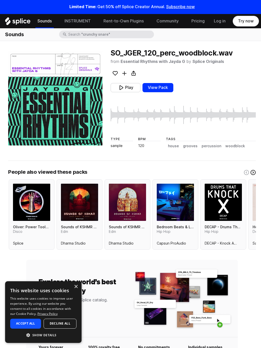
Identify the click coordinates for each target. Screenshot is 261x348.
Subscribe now (180, 6)
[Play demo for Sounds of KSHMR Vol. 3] (79, 202)
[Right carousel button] (253, 172)
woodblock (235, 146)
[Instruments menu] (94, 21)
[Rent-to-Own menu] (147, 21)
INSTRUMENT (77, 21)
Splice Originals (208, 61)
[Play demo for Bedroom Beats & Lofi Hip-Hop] (175, 202)
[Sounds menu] (55, 21)
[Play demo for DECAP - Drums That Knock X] (223, 202)
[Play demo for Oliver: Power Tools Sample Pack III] (31, 202)
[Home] (17, 22)
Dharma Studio (73, 244)
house (173, 146)
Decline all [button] (60, 323)
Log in (220, 21)
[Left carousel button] (246, 172)
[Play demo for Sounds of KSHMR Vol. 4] (127, 202)
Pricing (198, 21)
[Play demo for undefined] (55, 98)
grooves (190, 146)
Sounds (44, 21)
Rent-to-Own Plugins (123, 21)
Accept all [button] (25, 323)
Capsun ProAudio (171, 244)
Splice (18, 244)
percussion (211, 146)
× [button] (76, 287)
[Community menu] (182, 21)
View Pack (158, 87)
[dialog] (43, 312)
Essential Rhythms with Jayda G (153, 61)
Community (167, 21)
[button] (43, 335)
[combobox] (110, 34)
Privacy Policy (47, 314)
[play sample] (183, 114)
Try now (246, 21)
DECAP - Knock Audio (223, 244)
